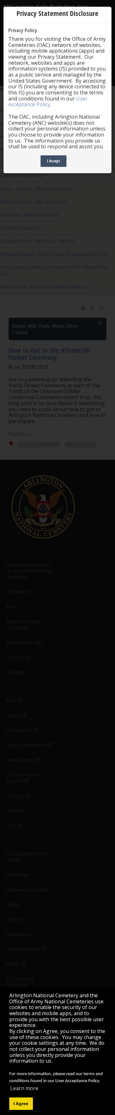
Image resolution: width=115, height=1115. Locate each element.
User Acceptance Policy (48, 101)
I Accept (53, 161)
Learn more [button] (24, 1088)
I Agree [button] (20, 1103)
